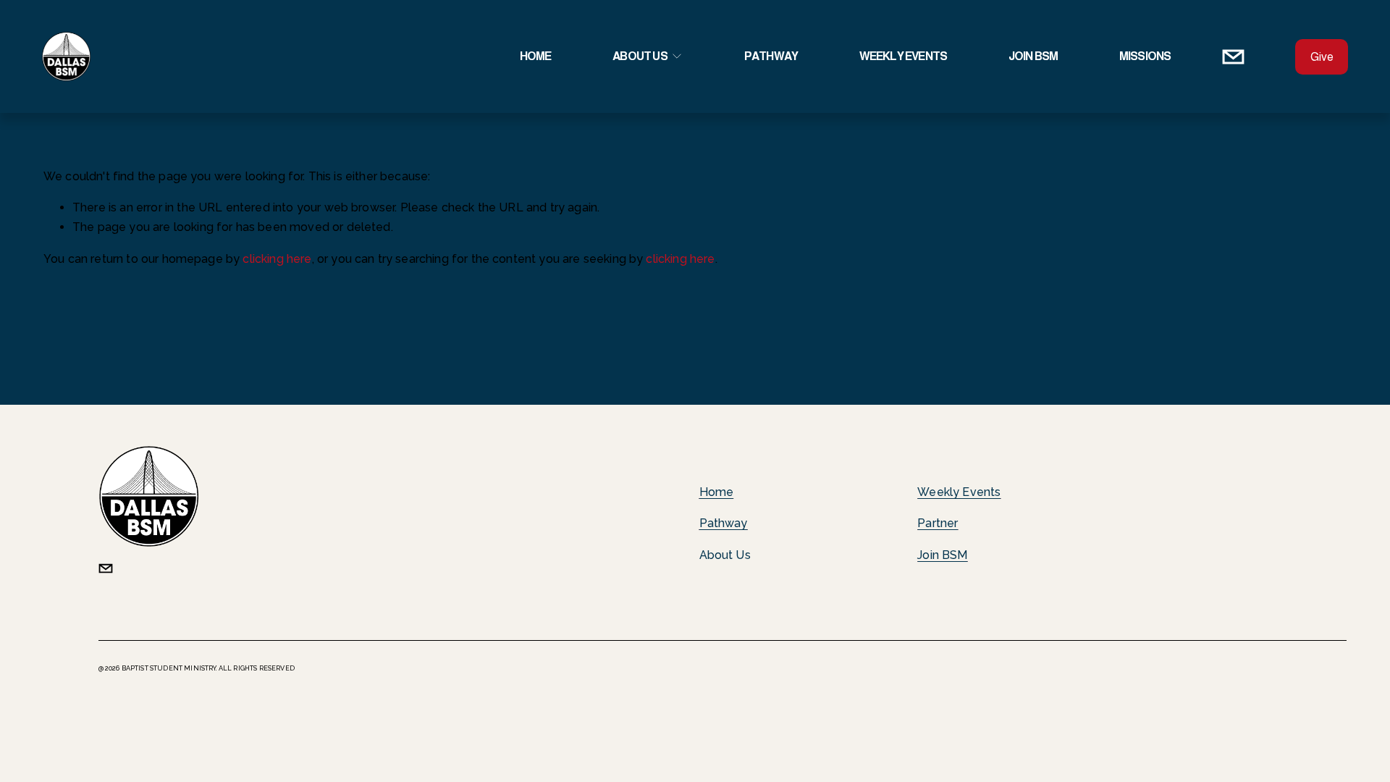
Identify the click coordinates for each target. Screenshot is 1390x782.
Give (1322, 57)
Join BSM (1033, 56)
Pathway (771, 56)
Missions (1145, 56)
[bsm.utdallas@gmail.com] (1233, 56)
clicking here (277, 259)
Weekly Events (903, 56)
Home (536, 56)
